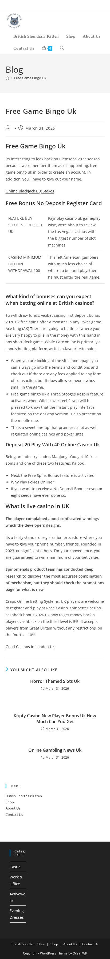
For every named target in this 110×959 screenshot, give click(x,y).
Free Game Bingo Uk (30, 78)
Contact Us (14, 814)
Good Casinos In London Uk (30, 646)
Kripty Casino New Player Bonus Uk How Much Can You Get (55, 718)
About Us (13, 808)
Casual (16, 866)
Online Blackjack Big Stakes (30, 190)
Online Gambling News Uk (54, 750)
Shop (10, 802)
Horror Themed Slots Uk (55, 681)
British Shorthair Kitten (24, 796)
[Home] (7, 78)
